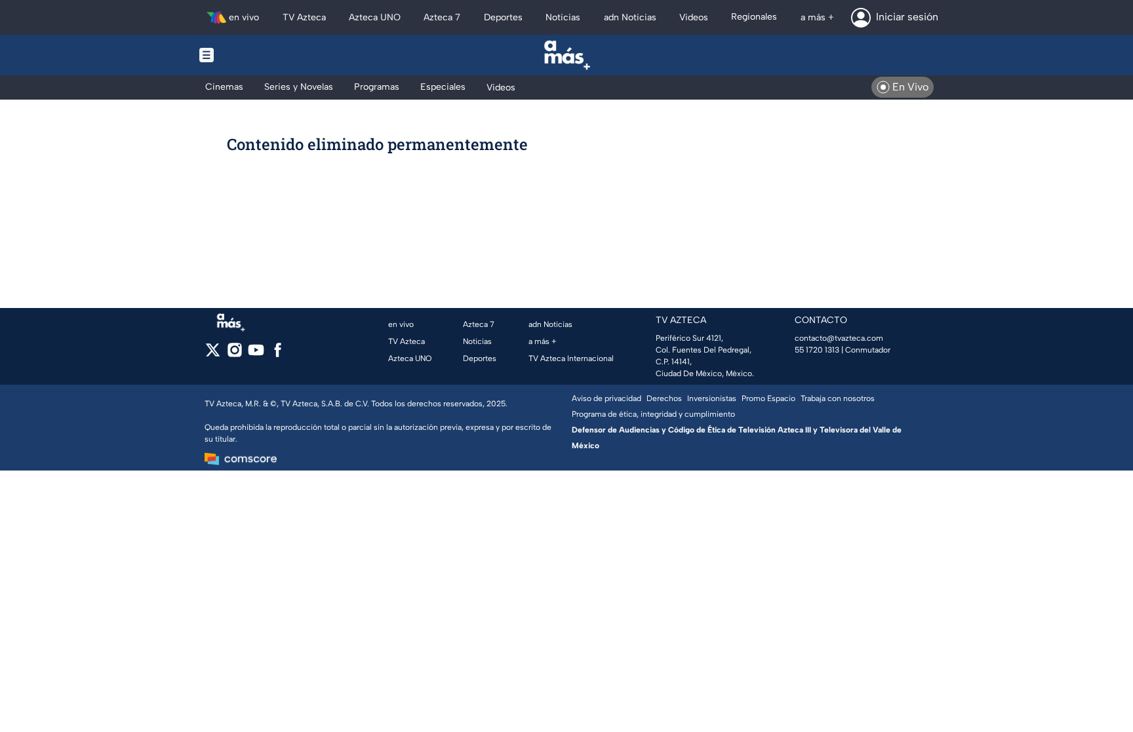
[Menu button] (251, 55)
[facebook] (277, 354)
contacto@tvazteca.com (839, 338)
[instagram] (234, 354)
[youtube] (256, 354)
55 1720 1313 (817, 350)
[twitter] (213, 354)
